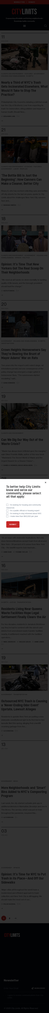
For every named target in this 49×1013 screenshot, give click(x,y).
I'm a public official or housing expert (24, 510)
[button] (45, 482)
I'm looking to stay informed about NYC (25, 513)
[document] (24, 506)
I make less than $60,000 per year (24, 516)
